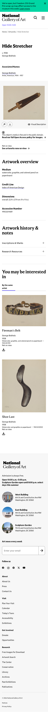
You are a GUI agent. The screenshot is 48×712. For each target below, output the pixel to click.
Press (4, 586)
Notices (4, 703)
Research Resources (12, 251)
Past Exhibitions (9, 682)
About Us (6, 581)
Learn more (25, 8)
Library (5, 672)
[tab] (8, 287)
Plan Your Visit (8, 603)
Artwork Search (8, 657)
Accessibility (7, 618)
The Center (7, 662)
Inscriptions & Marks (12, 242)
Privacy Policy (6, 706)
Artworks (12, 32)
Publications (7, 686)
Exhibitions (7, 623)
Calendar (6, 608)
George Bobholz (9, 73)
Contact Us (7, 591)
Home (4, 32)
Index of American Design (13, 187)
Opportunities (8, 640)
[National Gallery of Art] (24, 464)
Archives (6, 677)
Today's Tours (8, 613)
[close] (45, 3)
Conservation (7, 667)
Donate (5, 635)
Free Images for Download (13, 652)
